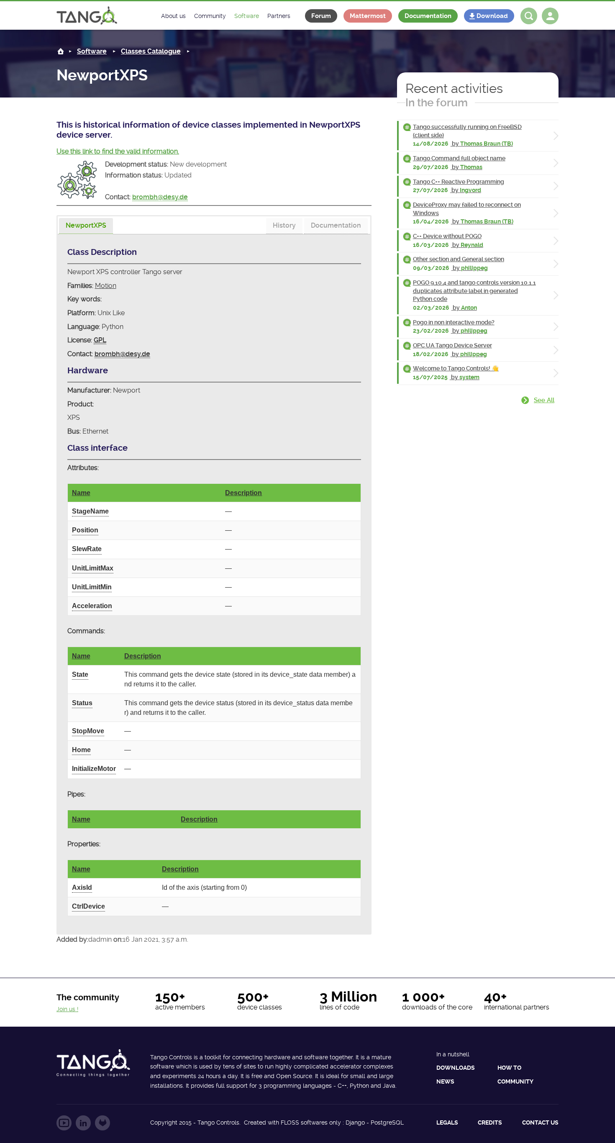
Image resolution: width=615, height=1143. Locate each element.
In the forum (436, 102)
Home (60, 51)
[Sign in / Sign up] (550, 16)
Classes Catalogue (151, 51)
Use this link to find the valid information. (117, 151)
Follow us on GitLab (102, 1122)
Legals (447, 1122)
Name (81, 492)
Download (492, 16)
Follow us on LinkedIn (83, 1122)
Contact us (540, 1122)
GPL (100, 340)
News (445, 1081)
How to (509, 1067)
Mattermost (368, 16)
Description (243, 492)
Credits (490, 1122)
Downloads (455, 1067)
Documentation (428, 16)
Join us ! (67, 1009)
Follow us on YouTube (64, 1122)
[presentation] (86, 226)
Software (92, 51)
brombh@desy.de (160, 197)
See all (544, 400)
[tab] (86, 226)
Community (515, 1081)
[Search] (528, 16)
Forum (321, 16)
